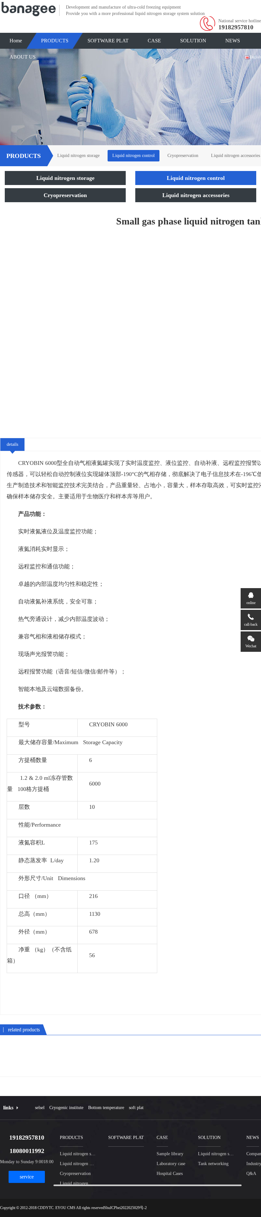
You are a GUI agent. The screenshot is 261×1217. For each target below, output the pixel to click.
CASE (154, 40)
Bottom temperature (106, 1107)
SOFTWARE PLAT (108, 40)
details (12, 444)
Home (16, 40)
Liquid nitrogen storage (78, 155)
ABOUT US (23, 57)
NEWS (232, 40)
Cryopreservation (182, 155)
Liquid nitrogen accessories (195, 195)
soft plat (136, 1107)
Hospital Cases (170, 1173)
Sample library (170, 1153)
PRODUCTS (54, 40)
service (27, 1176)
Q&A (251, 1173)
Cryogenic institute (66, 1107)
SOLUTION (193, 40)
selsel (40, 1107)
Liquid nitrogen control (133, 155)
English (255, 57)
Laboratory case (171, 1163)
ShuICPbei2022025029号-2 (125, 1208)
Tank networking (213, 1163)
